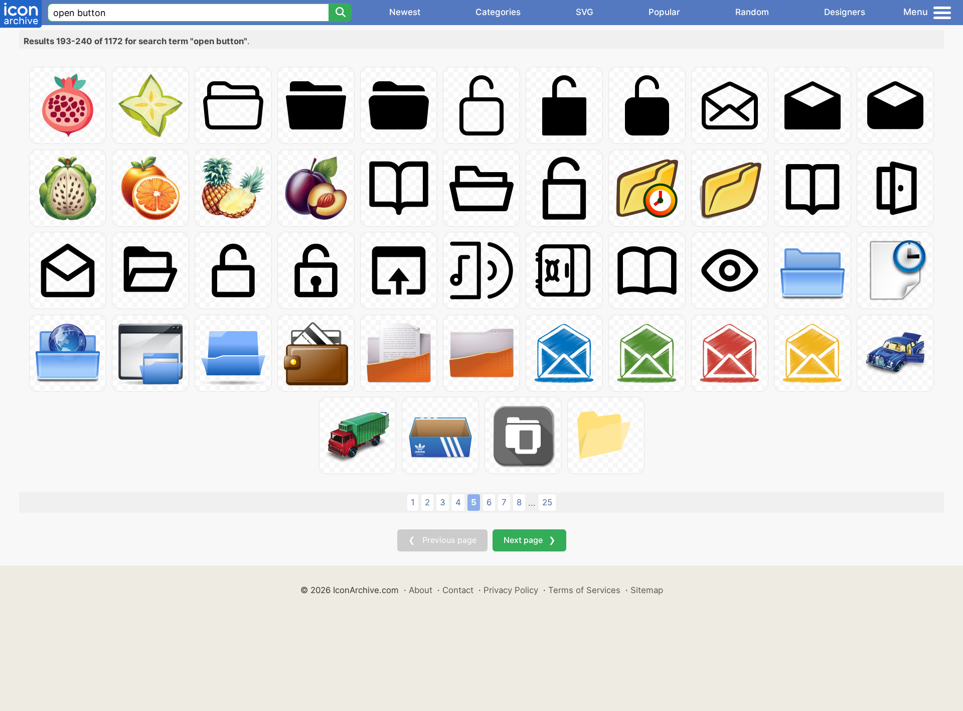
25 (547, 502)
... (532, 503)
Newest (404, 12)
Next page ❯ (529, 540)
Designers (844, 12)
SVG (584, 12)
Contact (457, 590)
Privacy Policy (511, 590)
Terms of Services (584, 590)
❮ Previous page (442, 540)
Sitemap (646, 590)
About (420, 590)
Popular (664, 12)
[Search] (340, 12)
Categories (498, 12)
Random (752, 12)
